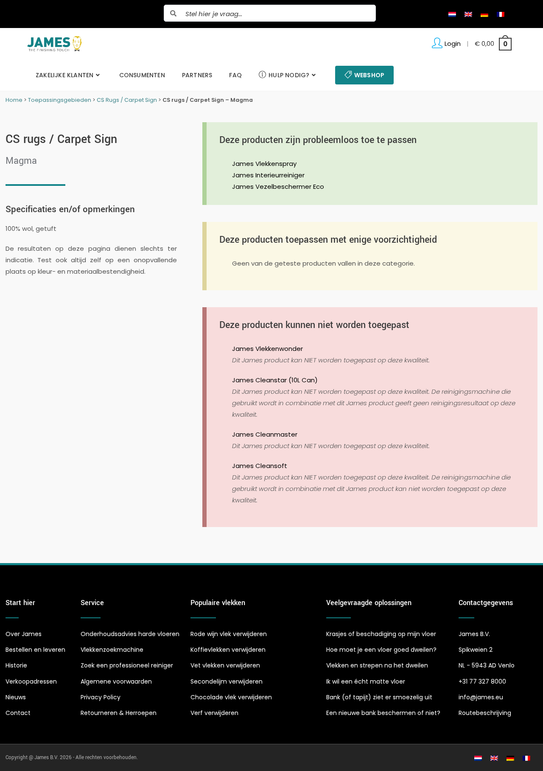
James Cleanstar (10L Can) (275, 380)
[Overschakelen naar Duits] (484, 14)
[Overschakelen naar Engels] (468, 14)
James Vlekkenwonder (267, 348)
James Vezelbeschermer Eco (278, 186)
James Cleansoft (259, 465)
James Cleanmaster (264, 434)
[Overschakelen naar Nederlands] (452, 14)
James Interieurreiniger (268, 175)
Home (14, 100)
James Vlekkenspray (264, 163)
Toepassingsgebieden (59, 100)
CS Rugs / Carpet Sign (127, 100)
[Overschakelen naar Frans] (501, 14)
